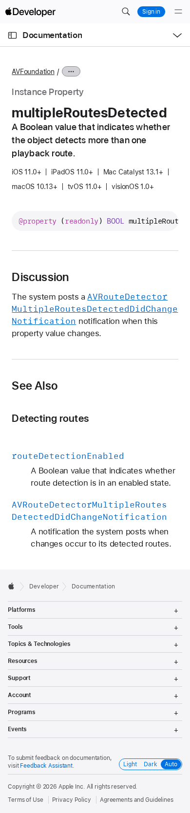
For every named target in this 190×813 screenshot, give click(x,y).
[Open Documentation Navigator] (12, 35)
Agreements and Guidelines (136, 799)
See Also (34, 386)
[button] (125, 11)
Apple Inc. (71, 786)
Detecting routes (50, 418)
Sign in (151, 11)
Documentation (52, 35)
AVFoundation (33, 72)
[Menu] (178, 11)
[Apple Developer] (30, 11)
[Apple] (14, 586)
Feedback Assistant (46, 765)
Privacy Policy (71, 799)
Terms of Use (25, 799)
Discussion (40, 277)
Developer (44, 586)
